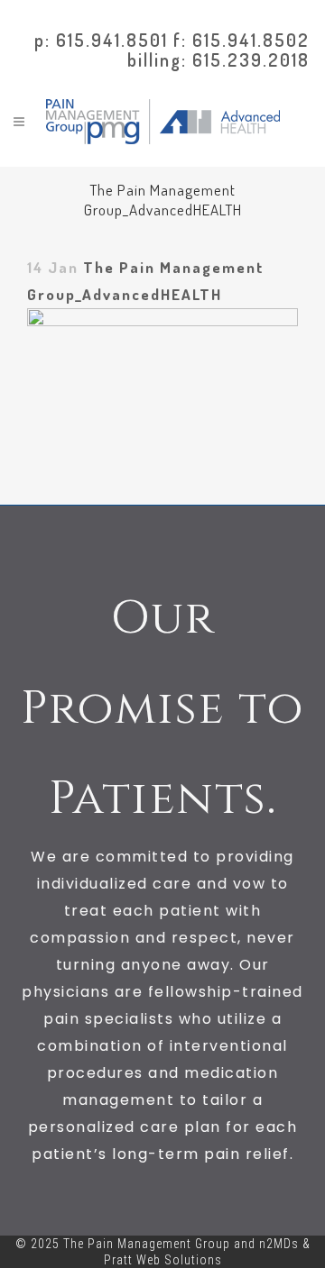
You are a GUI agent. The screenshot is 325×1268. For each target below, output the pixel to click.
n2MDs (279, 1243)
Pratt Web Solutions (163, 1260)
